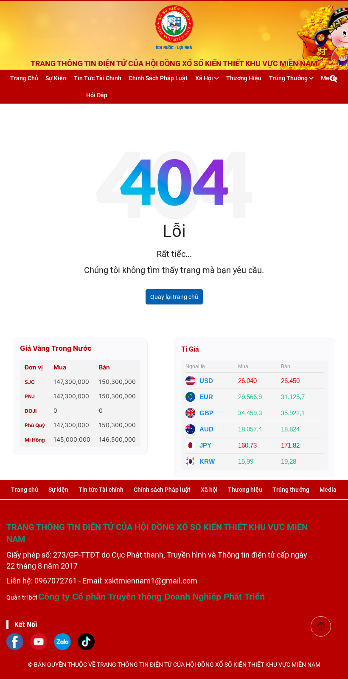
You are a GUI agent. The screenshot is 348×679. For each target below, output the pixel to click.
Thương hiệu (243, 78)
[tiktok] (86, 641)
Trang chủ (24, 78)
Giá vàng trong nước (56, 348)
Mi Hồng (35, 440)
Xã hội (204, 78)
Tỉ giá (190, 349)
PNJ (30, 396)
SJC (30, 382)
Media (328, 489)
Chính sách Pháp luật (158, 78)
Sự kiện (55, 78)
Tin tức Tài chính (97, 78)
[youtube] (38, 641)
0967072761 (56, 580)
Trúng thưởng (289, 78)
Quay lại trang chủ (174, 296)
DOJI (30, 411)
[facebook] (14, 641)
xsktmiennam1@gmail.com (150, 580)
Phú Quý (35, 425)
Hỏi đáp (96, 95)
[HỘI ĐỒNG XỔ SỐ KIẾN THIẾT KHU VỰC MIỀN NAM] (174, 25)
